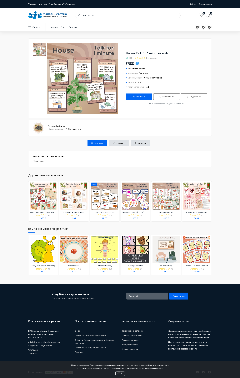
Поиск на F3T (88, 15)
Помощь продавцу (130, 340)
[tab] (97, 143)
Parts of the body (104, 266)
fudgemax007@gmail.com (40, 345)
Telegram (32, 353)
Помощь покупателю (132, 335)
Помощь (73, 27)
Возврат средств (130, 349)
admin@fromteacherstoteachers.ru (44, 342)
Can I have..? (73, 266)
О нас (63, 27)
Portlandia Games (56, 126)
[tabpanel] (120, 159)
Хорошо (120, 373)
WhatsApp (33, 350)
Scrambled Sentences (104, 212)
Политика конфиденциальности (90, 347)
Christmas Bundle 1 (166, 212)
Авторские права (130, 344)
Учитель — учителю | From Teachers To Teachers (51, 4)
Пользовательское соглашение (90, 335)
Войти (193, 4)
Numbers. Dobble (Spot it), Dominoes (135, 212)
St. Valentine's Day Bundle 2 (197, 212)
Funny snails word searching (43, 266)
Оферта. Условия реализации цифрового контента (94, 341)
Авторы (54, 27)
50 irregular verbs (135, 266)
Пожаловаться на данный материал (168, 103)
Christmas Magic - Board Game (43, 212)
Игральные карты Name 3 (197, 266)
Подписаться (74, 129)
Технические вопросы (132, 331)
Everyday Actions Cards (73, 212)
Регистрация (205, 4)
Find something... (166, 266)
